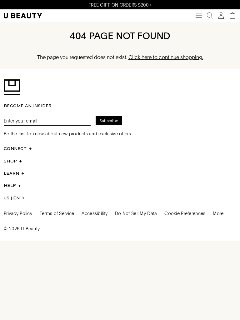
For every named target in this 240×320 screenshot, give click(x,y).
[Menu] (198, 15)
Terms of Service (57, 213)
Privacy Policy (18, 213)
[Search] (210, 15)
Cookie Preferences (184, 213)
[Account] (221, 15)
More (218, 213)
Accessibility (95, 213)
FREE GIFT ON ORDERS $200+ (120, 5)
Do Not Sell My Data (136, 213)
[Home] (23, 15)
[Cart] (232, 15)
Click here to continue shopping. (165, 57)
